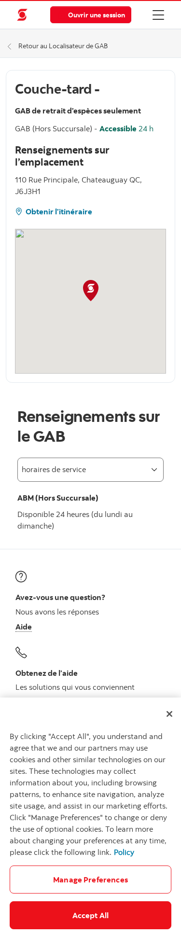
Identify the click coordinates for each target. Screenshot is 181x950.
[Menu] (158, 14)
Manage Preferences (90, 879)
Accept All (90, 915)
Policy (124, 852)
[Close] (169, 714)
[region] (90, 824)
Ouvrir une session (96, 14)
